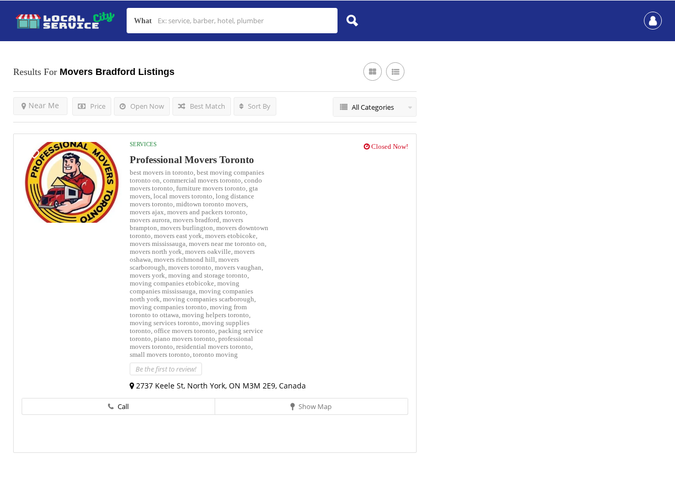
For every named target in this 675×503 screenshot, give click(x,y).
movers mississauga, (159, 244)
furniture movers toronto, (212, 188)
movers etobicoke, (231, 236)
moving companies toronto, (170, 307)
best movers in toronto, (163, 172)
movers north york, (157, 251)
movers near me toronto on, (227, 244)
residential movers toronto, (214, 346)
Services (143, 144)
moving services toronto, (166, 323)
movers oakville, (209, 251)
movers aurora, (151, 220)
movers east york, (179, 236)
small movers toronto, (161, 354)
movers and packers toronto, (207, 212)
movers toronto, (191, 267)
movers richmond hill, (186, 259)
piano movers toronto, (186, 339)
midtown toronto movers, (212, 204)
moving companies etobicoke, (173, 283)
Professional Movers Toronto (192, 159)
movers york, (149, 275)
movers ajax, (148, 212)
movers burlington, (188, 228)
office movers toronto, (186, 331)
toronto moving (215, 354)
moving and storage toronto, (208, 275)
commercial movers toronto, (203, 180)
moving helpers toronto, (216, 315)
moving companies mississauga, (184, 287)
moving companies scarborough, (209, 299)
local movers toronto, (184, 196)
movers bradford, (198, 220)
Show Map (314, 406)
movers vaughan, (239, 267)
